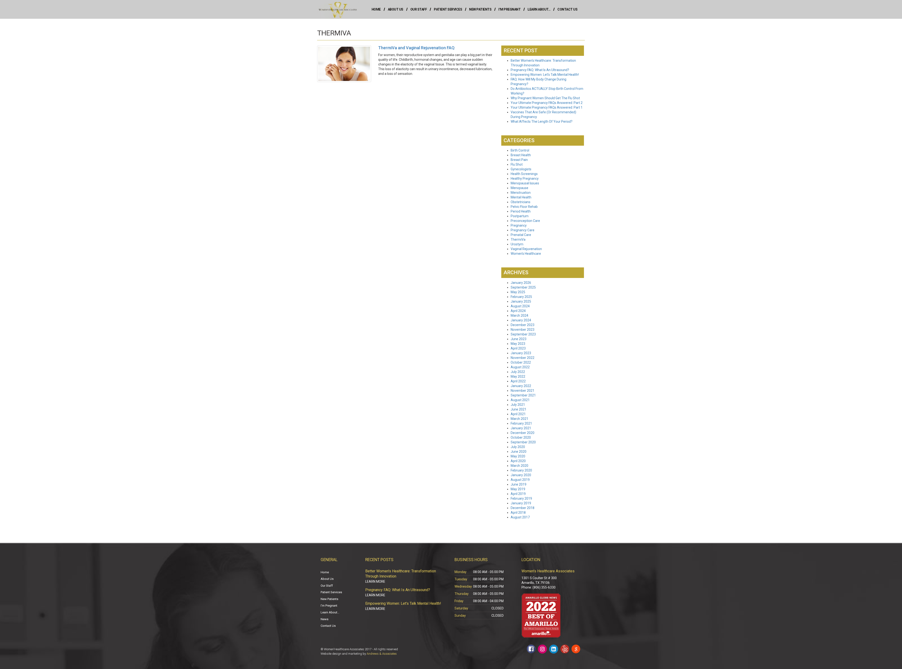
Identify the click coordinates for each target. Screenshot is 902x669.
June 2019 (518, 484)
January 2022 (521, 386)
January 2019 (521, 503)
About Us (395, 9)
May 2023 (518, 344)
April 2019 (518, 494)
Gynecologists (521, 169)
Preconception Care (525, 221)
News (324, 619)
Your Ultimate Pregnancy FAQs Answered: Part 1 (547, 107)
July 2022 (518, 372)
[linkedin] (553, 649)
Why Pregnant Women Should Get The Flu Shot (545, 98)
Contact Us (567, 9)
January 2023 (521, 353)
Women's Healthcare (526, 253)
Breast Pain (519, 160)
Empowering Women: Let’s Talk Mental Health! (545, 74)
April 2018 (518, 512)
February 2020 (521, 470)
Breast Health (521, 155)
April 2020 (518, 461)
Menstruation (521, 192)
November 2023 (522, 329)
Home (376, 9)
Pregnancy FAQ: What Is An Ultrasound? (540, 70)
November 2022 (522, 358)
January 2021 (521, 428)
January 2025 (521, 301)
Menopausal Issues (525, 183)
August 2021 (520, 400)
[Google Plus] (575, 649)
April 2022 (518, 381)
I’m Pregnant (509, 9)
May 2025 (518, 292)
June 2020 (518, 451)
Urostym (517, 244)
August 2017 (520, 517)
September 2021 (523, 395)
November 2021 (522, 390)
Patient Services (448, 9)
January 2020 (521, 475)
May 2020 (518, 456)
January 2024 (521, 320)
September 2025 (523, 287)
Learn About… (539, 9)
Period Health (521, 211)
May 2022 (518, 376)
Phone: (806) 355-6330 (538, 587)
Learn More (375, 581)
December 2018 (522, 508)
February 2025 (521, 297)
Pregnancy (519, 225)
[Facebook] (531, 649)
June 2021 (518, 409)
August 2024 (520, 306)
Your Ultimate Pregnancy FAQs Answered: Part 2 (547, 103)
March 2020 (519, 466)
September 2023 (523, 334)
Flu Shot (517, 164)
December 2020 (522, 433)
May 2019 (518, 489)
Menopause (519, 188)
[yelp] (564, 649)
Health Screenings (524, 174)
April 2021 (518, 414)
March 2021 (519, 419)
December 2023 (522, 325)
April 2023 (518, 348)
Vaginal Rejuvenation (526, 249)
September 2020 (523, 442)
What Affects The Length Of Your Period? (541, 121)
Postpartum (520, 216)
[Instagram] (542, 649)
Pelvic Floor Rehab (524, 207)
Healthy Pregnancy (525, 178)
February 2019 (521, 498)
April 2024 (518, 311)
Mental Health (521, 197)
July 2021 (518, 405)
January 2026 (521, 283)
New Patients (480, 9)
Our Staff (418, 9)
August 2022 (520, 367)
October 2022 (521, 362)
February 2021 (521, 423)
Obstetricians (520, 202)
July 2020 (518, 447)
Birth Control (520, 150)
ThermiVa (518, 239)
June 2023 (518, 339)
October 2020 (521, 437)
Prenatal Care (521, 235)
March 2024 (519, 315)
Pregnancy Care (522, 230)
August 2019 (520, 480)
